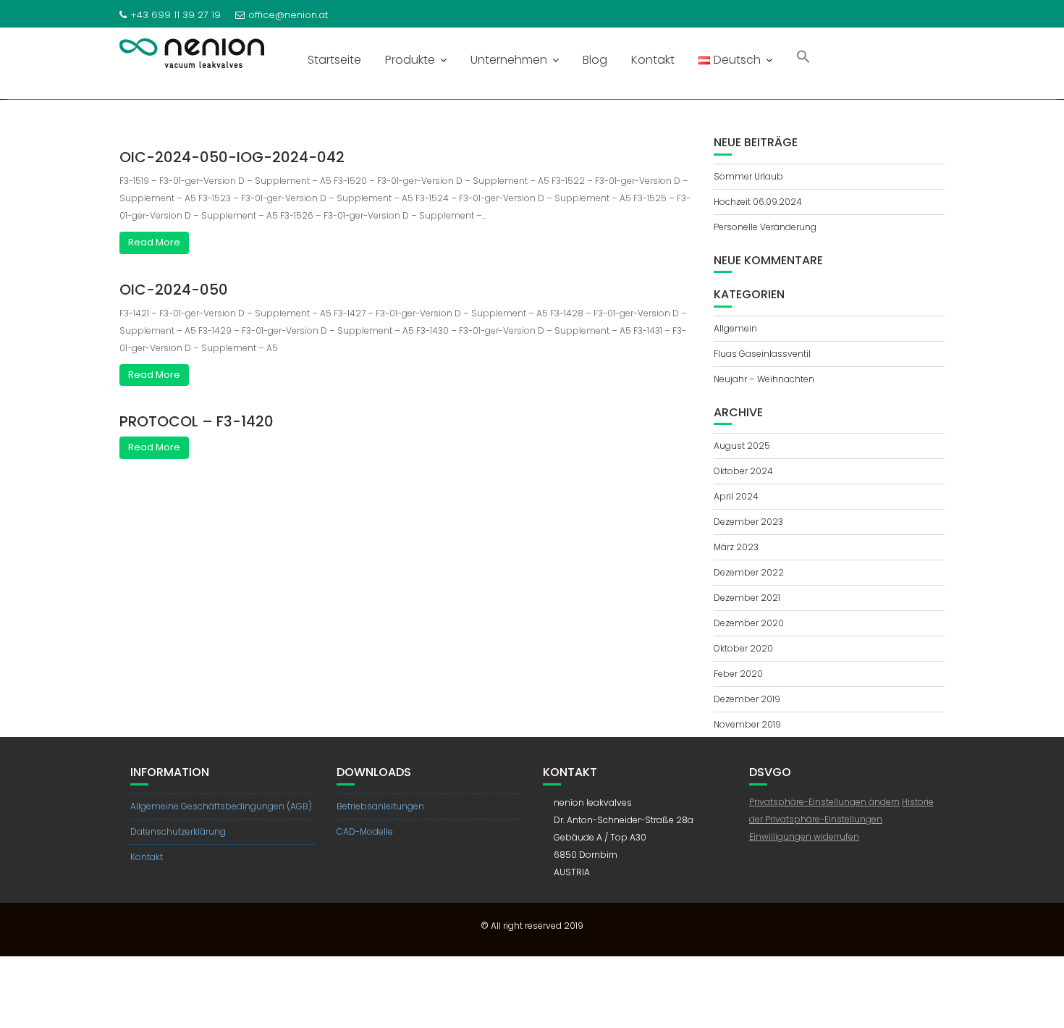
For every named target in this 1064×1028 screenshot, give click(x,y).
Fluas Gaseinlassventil (762, 353)
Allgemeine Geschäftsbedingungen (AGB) (221, 806)
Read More (154, 242)
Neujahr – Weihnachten (764, 379)
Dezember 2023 (748, 521)
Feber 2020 (738, 673)
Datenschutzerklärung (178, 831)
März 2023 (736, 547)
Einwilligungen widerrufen (804, 836)
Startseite (334, 59)
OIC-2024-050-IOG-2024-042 (232, 157)
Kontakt (653, 59)
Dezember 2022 (749, 572)
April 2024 (736, 496)
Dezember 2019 (747, 699)
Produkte (410, 59)
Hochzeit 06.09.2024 (758, 201)
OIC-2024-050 (173, 289)
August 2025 (742, 445)
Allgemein (735, 328)
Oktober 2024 (743, 471)
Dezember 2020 (749, 623)
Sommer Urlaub (748, 176)
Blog (595, 59)
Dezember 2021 (747, 597)
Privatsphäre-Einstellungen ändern (824, 802)
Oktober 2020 (743, 648)
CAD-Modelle (365, 831)
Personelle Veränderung (765, 227)
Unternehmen (508, 59)
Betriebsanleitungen (380, 806)
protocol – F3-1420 (196, 421)
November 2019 (747, 724)
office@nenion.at (288, 15)
